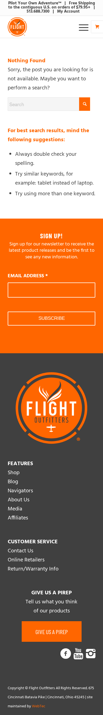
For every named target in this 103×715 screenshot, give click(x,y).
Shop (14, 472)
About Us (18, 500)
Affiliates (18, 518)
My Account (68, 11)
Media (15, 509)
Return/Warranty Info (33, 569)
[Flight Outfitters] (43, 27)
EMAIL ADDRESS (28, 276)
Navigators (20, 491)
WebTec (38, 706)
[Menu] (80, 27)
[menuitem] (84, 27)
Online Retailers (26, 560)
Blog (13, 481)
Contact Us (20, 551)
